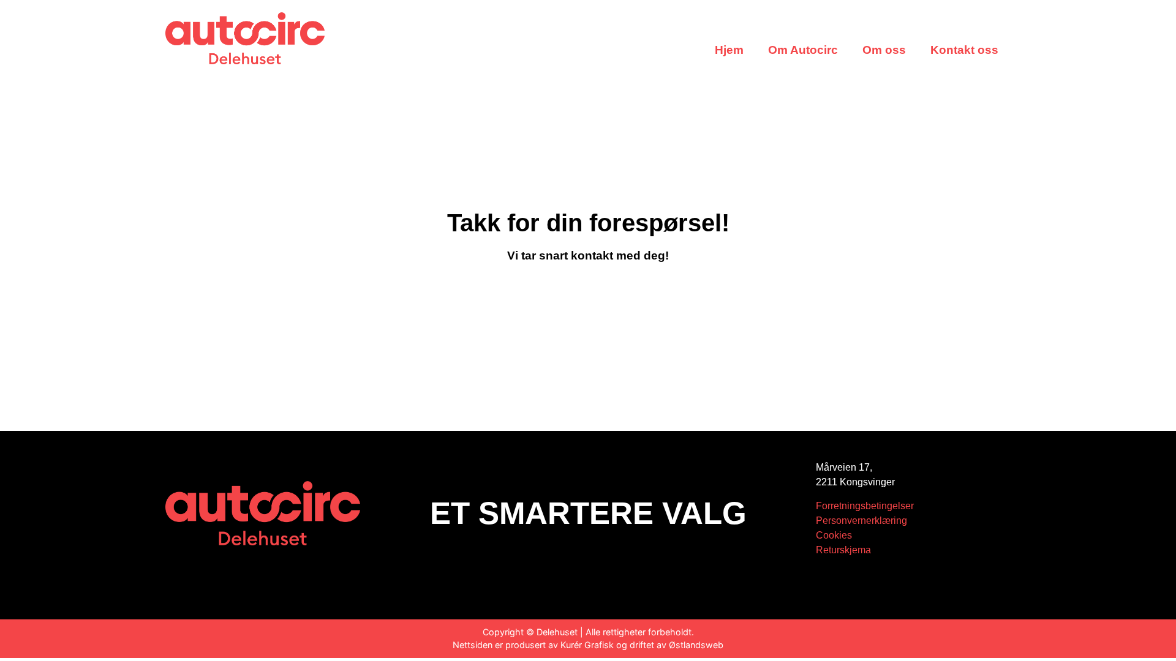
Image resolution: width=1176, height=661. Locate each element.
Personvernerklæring (861, 520)
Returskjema (843, 550)
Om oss (884, 49)
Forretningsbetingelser (865, 506)
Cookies (834, 535)
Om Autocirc (803, 49)
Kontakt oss (964, 49)
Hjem (729, 49)
